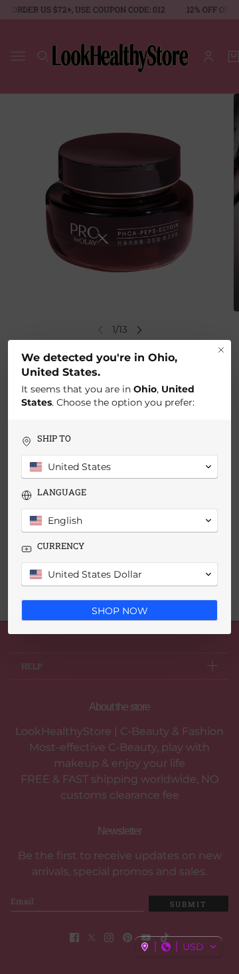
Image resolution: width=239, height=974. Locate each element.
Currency (60, 546)
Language (61, 492)
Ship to (54, 438)
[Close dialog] (221, 350)
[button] (178, 946)
